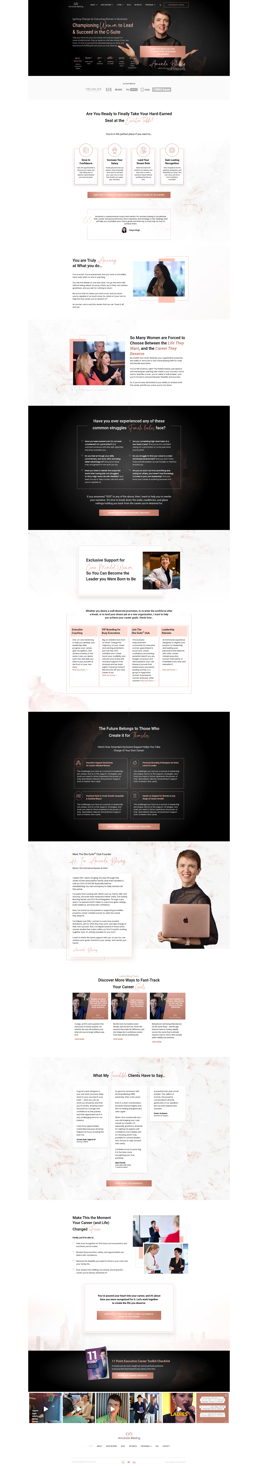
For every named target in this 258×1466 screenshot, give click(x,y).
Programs (145, 1446)
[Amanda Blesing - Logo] (129, 1436)
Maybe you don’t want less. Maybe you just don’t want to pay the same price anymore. (98, 1003)
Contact (166, 1446)
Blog (123, 1446)
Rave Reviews (111, 1446)
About (99, 1446)
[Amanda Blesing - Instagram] (123, 1461)
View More (79, 1039)
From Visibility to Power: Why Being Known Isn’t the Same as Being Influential (175, 1003)
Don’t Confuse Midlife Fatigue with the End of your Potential (137, 1003)
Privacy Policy (91, 1462)
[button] (173, 13)
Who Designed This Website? (175, 1462)
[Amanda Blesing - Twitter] (128, 1461)
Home (90, 1446)
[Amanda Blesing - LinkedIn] (134, 1461)
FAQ (157, 1446)
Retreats (133, 1446)
